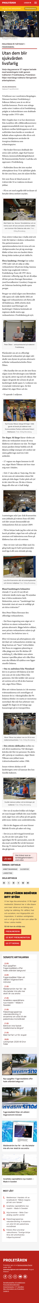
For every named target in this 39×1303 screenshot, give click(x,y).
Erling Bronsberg (9, 87)
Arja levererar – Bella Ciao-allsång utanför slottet (17, 1213)
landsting (7, 873)
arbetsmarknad (10, 869)
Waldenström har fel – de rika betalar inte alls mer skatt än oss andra (14, 991)
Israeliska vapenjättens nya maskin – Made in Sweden (13, 1002)
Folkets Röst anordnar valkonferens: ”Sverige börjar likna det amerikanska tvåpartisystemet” (18, 1233)
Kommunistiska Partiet (24, 1265)
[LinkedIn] (13, 883)
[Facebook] (4, 883)
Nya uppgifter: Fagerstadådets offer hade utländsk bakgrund (14, 968)
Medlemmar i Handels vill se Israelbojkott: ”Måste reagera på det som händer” (18, 1199)
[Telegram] (18, 883)
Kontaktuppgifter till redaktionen (14, 1282)
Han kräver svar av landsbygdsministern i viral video (24, 857)
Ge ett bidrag (12, 943)
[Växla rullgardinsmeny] (35, 2)
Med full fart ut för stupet (15, 1035)
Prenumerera (30, 8)
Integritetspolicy (8, 1287)
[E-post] (28, 883)
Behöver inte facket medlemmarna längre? (13, 1027)
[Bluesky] (23, 883)
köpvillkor (21, 1287)
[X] (9, 883)
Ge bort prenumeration (18, 937)
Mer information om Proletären (13, 1289)
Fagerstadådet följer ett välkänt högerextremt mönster (14, 979)
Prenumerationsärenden (11, 1285)
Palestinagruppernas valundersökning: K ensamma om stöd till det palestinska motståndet (14, 1015)
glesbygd (24, 869)
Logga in (27, 2)
